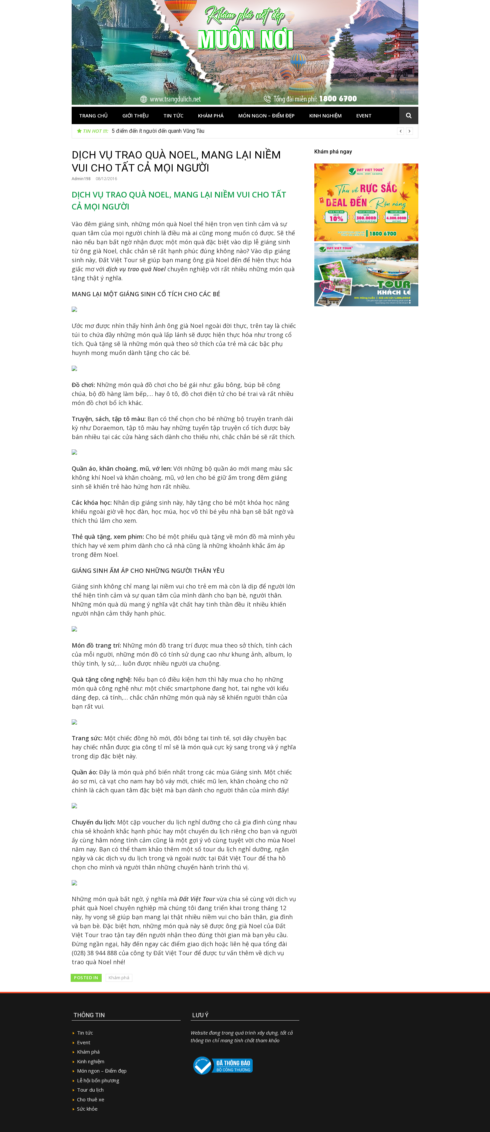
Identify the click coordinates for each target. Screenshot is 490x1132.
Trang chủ (93, 115)
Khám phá (211, 115)
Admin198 (81, 178)
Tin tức (173, 115)
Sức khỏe (87, 1108)
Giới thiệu (135, 115)
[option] (262, 131)
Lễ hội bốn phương (98, 1080)
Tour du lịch (90, 1089)
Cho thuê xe (90, 1099)
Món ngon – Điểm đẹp (266, 115)
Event (364, 115)
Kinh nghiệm (325, 115)
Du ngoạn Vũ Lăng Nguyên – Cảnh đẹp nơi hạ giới (169, 131)
